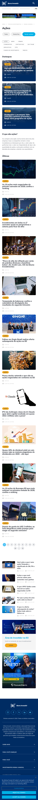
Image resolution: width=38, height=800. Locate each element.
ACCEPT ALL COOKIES (19, 797)
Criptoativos (20, 44)
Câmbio (20, 41)
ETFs (16, 47)
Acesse (11, 645)
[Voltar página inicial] (10, 3)
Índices (25, 50)
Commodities (8, 44)
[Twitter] (19, 712)
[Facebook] (13, 712)
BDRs (12, 41)
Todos (6, 34)
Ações (6, 41)
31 (22, 548)
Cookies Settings (19, 788)
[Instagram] (8, 712)
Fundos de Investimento (11, 50)
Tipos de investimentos (14, 24)
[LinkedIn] (24, 712)
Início (3, 24)
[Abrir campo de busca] (33, 3)
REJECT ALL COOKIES (19, 792)
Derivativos (7, 47)
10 (15, 548)
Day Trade (31, 44)
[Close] (36, 777)
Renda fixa (16, 34)
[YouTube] (30, 712)
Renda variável (28, 24)
